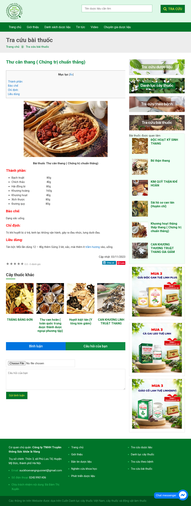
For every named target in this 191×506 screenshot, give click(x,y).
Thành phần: (15, 81)
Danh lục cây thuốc (142, 454)
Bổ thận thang (160, 160)
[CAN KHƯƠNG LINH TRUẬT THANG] (111, 315)
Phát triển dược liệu (83, 476)
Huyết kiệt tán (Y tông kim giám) (80, 321)
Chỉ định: (13, 89)
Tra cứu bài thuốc (37, 46)
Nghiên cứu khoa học (84, 468)
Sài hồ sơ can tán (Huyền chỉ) (162, 204)
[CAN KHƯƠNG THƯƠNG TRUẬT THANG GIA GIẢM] (140, 251)
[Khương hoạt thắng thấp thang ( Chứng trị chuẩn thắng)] (140, 230)
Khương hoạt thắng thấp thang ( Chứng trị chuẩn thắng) (166, 227)
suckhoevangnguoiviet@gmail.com (40, 470)
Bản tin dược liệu (81, 461)
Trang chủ (77, 447)
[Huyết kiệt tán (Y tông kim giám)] (80, 315)
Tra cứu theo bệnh (142, 461)
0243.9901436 (37, 477)
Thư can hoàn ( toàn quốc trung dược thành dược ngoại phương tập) (50, 325)
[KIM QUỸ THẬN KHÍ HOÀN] (140, 188)
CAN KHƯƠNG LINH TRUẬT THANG (111, 321)
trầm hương (92, 247)
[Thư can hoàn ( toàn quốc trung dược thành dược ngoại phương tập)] (50, 315)
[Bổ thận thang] (140, 167)
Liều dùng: (14, 94)
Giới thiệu (77, 454)
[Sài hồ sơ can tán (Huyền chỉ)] (140, 209)
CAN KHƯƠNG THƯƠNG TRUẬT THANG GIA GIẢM (163, 248)
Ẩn (71, 74)
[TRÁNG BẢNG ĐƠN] (20, 315)
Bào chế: (13, 85)
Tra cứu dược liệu (17, 11)
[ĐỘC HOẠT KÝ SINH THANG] (140, 146)
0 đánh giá (32, 264)
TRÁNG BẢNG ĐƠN (20, 319)
